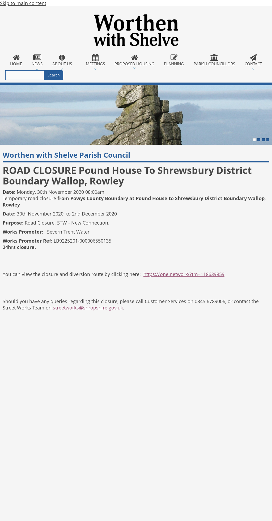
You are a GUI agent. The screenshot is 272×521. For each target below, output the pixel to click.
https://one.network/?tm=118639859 (183, 274)
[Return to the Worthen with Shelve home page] (136, 30)
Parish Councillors (214, 63)
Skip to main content (23, 3)
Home (16, 63)
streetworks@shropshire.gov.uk (88, 307)
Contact (253, 63)
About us (62, 63)
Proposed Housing (134, 63)
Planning (174, 63)
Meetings (95, 63)
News (37, 63)
